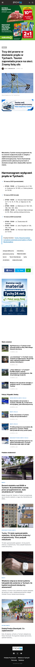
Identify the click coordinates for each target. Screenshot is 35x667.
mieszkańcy (20, 251)
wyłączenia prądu (17, 260)
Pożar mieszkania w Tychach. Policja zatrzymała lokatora (19, 415)
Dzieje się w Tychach (15, 437)
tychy (25, 257)
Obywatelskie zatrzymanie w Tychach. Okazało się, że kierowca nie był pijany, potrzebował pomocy (21, 402)
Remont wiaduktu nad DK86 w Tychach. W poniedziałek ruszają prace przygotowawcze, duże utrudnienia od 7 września (15, 488)
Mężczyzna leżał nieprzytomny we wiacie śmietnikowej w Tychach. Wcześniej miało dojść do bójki (21, 442)
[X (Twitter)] (17, 653)
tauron (5, 257)
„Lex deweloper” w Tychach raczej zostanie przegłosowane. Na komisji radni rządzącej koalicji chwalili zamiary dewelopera (21, 359)
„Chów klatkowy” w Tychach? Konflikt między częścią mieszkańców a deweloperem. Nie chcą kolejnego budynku (21, 372)
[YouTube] (21, 653)
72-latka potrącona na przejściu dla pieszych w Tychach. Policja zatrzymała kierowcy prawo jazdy (21, 428)
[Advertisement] (17, 128)
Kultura (4, 625)
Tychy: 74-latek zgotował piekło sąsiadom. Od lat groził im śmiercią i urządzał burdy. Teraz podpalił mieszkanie (16, 536)
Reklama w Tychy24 (23, 657)
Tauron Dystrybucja (15, 257)
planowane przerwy (8, 254)
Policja (24, 398)
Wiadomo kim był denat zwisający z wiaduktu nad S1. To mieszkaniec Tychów (21, 384)
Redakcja (21, 660)
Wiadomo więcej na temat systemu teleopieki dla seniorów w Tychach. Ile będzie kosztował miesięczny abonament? (17, 584)
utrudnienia (6, 260)
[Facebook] (13, 653)
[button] (2, 3)
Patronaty (14, 660)
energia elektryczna (8, 251)
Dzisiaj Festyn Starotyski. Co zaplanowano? (13, 629)
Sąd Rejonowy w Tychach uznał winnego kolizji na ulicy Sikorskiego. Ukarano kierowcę (21, 347)
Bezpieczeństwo (14, 398)
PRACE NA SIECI (21, 254)
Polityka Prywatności (10, 657)
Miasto (4, 47)
